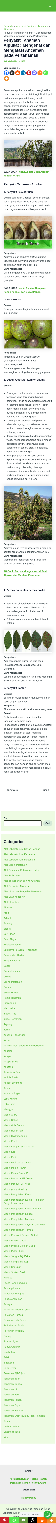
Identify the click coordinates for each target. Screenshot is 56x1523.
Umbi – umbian (12, 1426)
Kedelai (8, 1050)
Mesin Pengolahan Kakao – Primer (23, 1208)
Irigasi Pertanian (13, 1018)
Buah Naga (10, 939)
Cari (5, 818)
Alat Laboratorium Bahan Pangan (22, 849)
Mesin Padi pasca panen (17, 1162)
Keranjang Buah (12, 1072)
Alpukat (8, 907)
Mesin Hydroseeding (15, 1136)
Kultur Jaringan (12, 1093)
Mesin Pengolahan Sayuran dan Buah (25, 1224)
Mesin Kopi (10, 1151)
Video (7, 1437)
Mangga (8, 1109)
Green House (11, 992)
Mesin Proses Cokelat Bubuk (20, 1245)
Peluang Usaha (12, 1288)
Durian (7, 987)
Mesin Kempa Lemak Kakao (19, 1146)
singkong (9, 1362)
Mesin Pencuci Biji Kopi (17, 1183)
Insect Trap (10, 1013)
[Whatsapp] (45, 72)
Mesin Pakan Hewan (15, 1167)
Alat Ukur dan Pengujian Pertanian (23, 891)
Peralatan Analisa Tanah (17, 1309)
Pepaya (8, 1304)
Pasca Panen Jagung (15, 1282)
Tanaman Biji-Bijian (14, 1373)
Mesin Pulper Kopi (14, 1251)
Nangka (8, 1277)
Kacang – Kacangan (15, 1034)
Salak (6, 1357)
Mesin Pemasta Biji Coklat (18, 1178)
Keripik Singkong (13, 1082)
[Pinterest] (28, 72)
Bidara (7, 928)
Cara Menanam (12, 971)
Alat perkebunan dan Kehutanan (22, 880)
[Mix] (40, 72)
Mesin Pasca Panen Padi (17, 1173)
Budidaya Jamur (13, 944)
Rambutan (9, 1352)
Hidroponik (10, 1003)
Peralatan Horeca (13, 1314)
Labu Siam (9, 1104)
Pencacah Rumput (14, 1293)
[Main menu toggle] (50, 6)
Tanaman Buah (12, 1378)
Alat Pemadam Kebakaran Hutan (21, 870)
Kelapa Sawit (11, 1061)
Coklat (7, 976)
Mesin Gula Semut (14, 1125)
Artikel (7, 918)
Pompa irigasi (11, 1341)
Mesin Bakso (11, 1120)
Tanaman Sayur (12, 1405)
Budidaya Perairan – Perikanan (20, 949)
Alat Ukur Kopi (12, 902)
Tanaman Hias (11, 1389)
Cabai (7, 965)
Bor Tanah (9, 933)
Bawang (8, 923)
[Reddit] (17, 72)
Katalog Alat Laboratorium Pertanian (24, 1045)
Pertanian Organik (14, 1330)
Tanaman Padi (11, 1394)
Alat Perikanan (12, 875)
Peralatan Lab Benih (15, 1320)
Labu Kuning (11, 1098)
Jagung (8, 1024)
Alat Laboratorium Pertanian (19, 859)
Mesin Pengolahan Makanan (19, 1219)
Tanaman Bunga (13, 1384)
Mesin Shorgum (12, 1266)
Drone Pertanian (13, 981)
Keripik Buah (11, 1077)
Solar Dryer (10, 1368)
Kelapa (7, 1056)
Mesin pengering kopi (16, 1189)
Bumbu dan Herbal (14, 955)
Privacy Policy (28, 1497)
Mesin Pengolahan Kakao (18, 1194)
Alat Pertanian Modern (16, 886)
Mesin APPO (10, 1114)
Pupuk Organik (12, 1346)
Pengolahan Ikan (13, 1298)
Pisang (7, 1336)
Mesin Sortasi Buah (15, 1272)
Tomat (7, 1421)
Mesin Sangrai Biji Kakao (17, 1256)
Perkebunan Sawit (14, 1325)
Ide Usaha (9, 1008)
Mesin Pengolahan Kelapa (18, 1213)
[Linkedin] (23, 72)
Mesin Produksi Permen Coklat (21, 1235)
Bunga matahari (12, 960)
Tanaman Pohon (13, 1399)
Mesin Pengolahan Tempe (18, 1229)
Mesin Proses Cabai (15, 1240)
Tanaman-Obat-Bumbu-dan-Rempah (24, 1415)
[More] (6, 78)
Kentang (8, 1066)
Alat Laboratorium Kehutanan (20, 854)
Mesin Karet (10, 1141)
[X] (12, 72)
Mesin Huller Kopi (13, 1130)
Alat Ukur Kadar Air (14, 896)
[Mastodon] (34, 72)
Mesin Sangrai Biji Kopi (16, 1261)
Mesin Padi (10, 1157)
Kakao (7, 1040)
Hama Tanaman (12, 997)
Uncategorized (12, 1431)
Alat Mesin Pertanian (15, 864)
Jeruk (7, 1029)
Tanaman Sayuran (14, 1410)
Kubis (7, 1088)
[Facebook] (6, 72)
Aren (6, 912)
